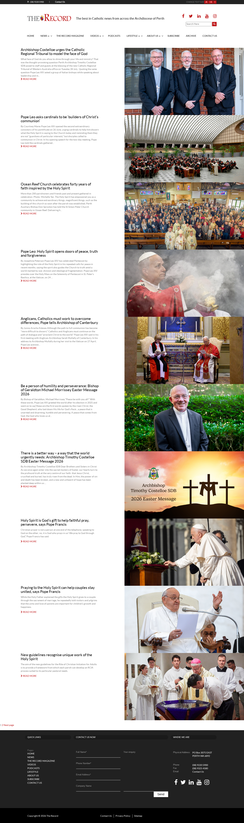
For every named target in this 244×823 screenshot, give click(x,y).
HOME (30, 36)
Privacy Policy (123, 816)
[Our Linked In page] (199, 16)
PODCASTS (114, 36)
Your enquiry (129, 752)
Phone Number (83, 763)
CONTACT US (210, 36)
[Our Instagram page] (214, 16)
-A (206, 2)
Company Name (83, 786)
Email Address (83, 774)
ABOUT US (153, 36)
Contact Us (198, 772)
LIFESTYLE (132, 36)
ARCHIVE (191, 36)
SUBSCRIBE (173, 36)
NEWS (44, 36)
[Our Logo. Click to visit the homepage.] (49, 17)
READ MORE (29, 79)
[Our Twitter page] (191, 16)
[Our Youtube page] (207, 16)
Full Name (81, 752)
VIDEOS (94, 36)
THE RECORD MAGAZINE (70, 36)
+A (210, 2)
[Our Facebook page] (184, 16)
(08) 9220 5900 (35, 2)
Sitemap (138, 816)
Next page (9, 725)
